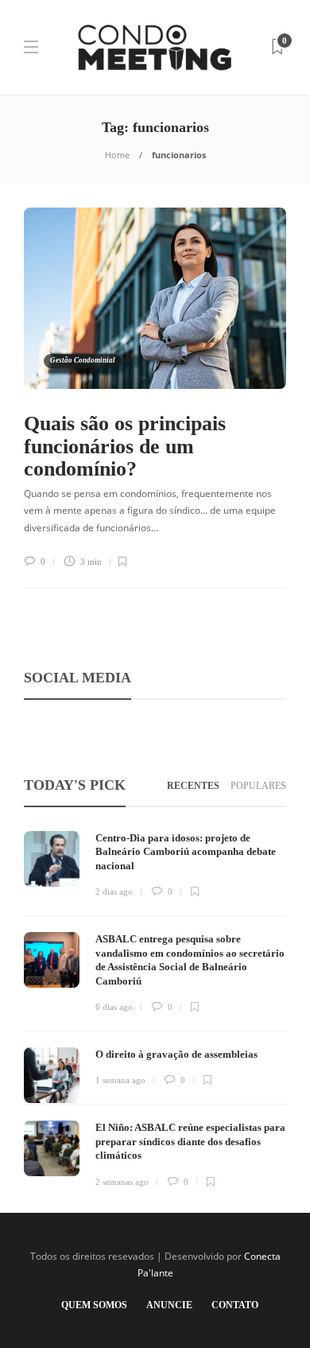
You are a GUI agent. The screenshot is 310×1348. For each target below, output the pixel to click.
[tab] (193, 786)
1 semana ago (120, 1080)
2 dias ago (114, 891)
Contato (234, 1305)
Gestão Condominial (82, 360)
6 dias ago (114, 1007)
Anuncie (169, 1305)
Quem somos (94, 1305)
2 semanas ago (122, 1182)
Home (117, 155)
